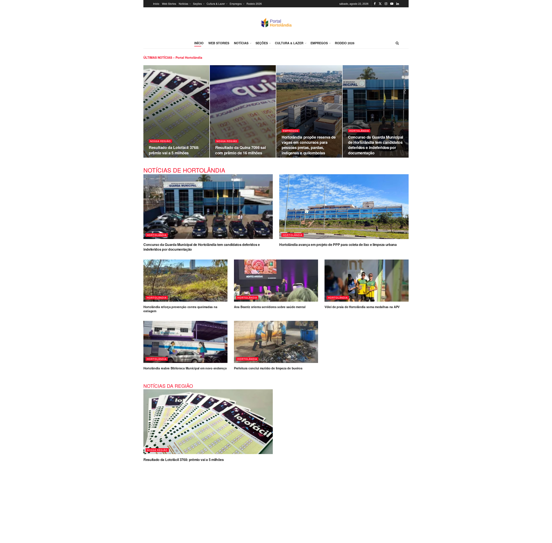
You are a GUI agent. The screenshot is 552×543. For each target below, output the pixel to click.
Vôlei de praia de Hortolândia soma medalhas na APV (362, 307)
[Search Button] (397, 43)
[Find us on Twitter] (380, 3)
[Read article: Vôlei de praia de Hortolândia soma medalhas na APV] (367, 281)
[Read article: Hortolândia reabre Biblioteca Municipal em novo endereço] (185, 342)
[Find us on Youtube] (391, 3)
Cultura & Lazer (216, 3)
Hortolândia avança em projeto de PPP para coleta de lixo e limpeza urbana (338, 244)
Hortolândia (359, 130)
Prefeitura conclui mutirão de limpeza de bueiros (268, 368)
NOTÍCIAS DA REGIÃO (168, 385)
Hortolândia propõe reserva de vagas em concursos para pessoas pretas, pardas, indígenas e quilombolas (309, 145)
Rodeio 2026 (254, 3)
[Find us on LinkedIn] (397, 3)
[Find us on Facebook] (375, 3)
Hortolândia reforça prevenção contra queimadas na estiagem (180, 309)
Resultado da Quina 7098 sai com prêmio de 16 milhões (240, 150)
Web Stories (169, 3)
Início (156, 3)
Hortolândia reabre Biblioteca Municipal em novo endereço (185, 368)
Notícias (183, 3)
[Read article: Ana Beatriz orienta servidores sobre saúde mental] (276, 281)
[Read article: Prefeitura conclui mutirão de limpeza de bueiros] (276, 342)
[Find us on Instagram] (386, 3)
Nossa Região (160, 141)
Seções (197, 3)
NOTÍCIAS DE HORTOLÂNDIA (184, 170)
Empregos (236, 3)
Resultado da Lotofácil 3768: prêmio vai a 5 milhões (174, 150)
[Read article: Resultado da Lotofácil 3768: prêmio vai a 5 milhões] (208, 421)
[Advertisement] (276, 500)
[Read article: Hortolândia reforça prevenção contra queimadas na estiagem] (185, 281)
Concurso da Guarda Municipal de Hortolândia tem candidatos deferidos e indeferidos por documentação (375, 145)
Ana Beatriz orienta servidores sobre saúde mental (269, 307)
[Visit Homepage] (276, 22)
